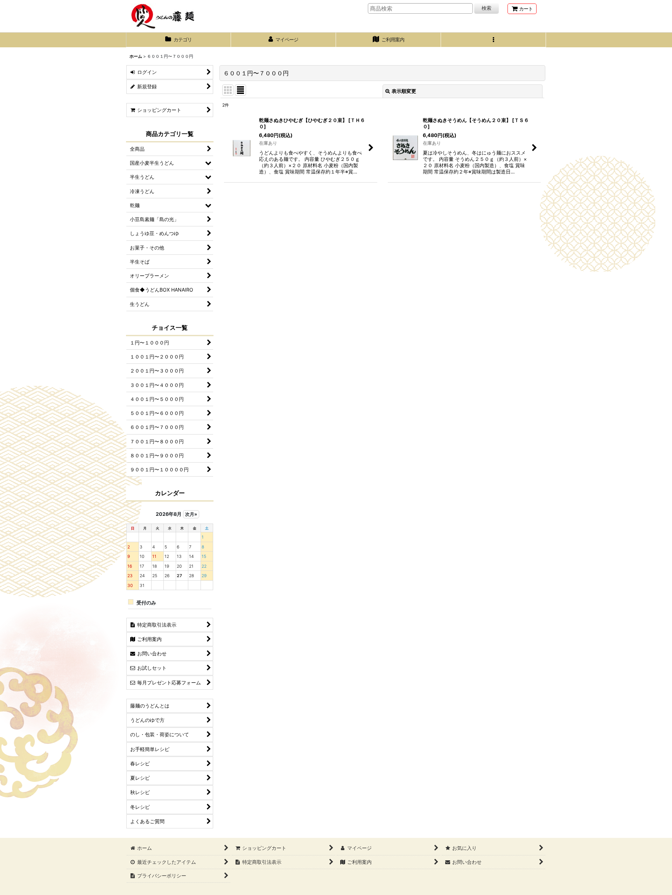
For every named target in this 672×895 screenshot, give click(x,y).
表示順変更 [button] (404, 91)
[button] (493, 40)
